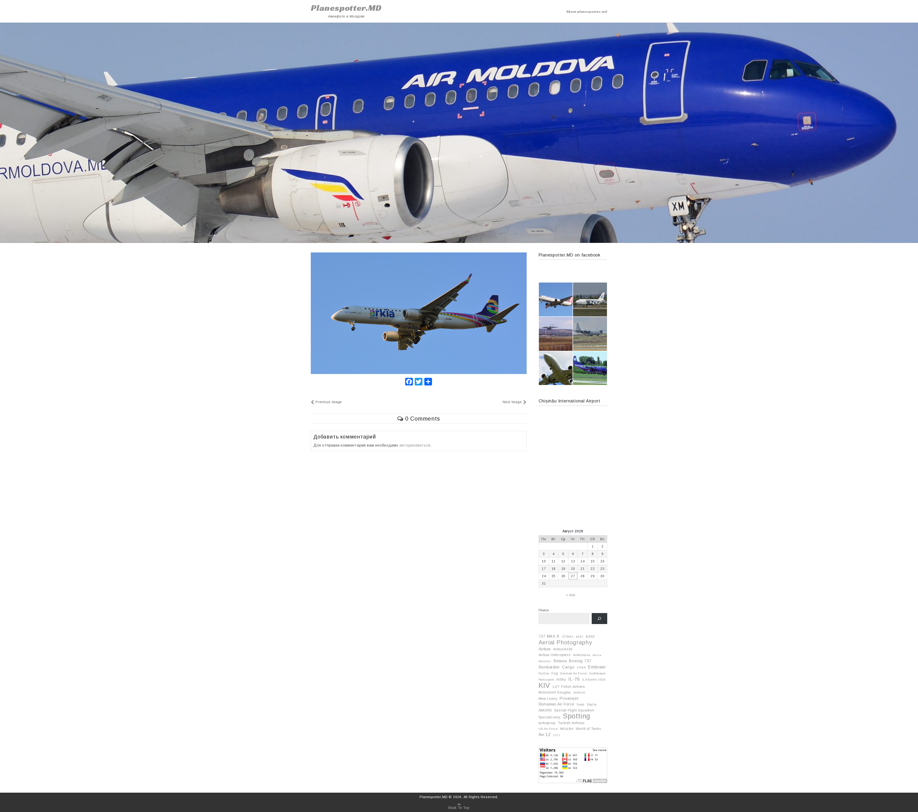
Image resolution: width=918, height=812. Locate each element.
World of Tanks (588, 729)
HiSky (561, 679)
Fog (555, 673)
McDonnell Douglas (555, 692)
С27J (556, 735)
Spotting (576, 716)
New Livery (548, 698)
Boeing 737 (580, 661)
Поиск (544, 610)
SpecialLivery (550, 717)
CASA (581, 667)
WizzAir (567, 729)
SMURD (545, 710)
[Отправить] (428, 382)
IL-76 (574, 679)
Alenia (597, 655)
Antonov (545, 661)
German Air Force (573, 673)
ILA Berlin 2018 (593, 679)
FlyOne (544, 673)
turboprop (547, 723)
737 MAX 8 (549, 636)
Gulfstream (597, 673)
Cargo (568, 667)
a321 (579, 636)
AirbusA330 (563, 649)
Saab (581, 704)
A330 (589, 636)
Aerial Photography (565, 642)
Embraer (597, 667)
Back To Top (459, 808)
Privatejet (569, 698)
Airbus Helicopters (555, 655)
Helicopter (546, 679)
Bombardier (549, 667)
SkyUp (592, 704)
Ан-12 (545, 734)
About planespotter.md (586, 11)
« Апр (570, 595)
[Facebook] (409, 382)
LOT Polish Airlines (569, 687)
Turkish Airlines (571, 723)
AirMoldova (581, 655)
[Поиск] (599, 618)
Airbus (545, 649)
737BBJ (568, 636)
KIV (544, 685)
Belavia (560, 661)
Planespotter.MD (346, 8)
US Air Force (548, 729)
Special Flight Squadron (574, 710)
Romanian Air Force (556, 704)
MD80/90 (579, 692)
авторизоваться (414, 445)
